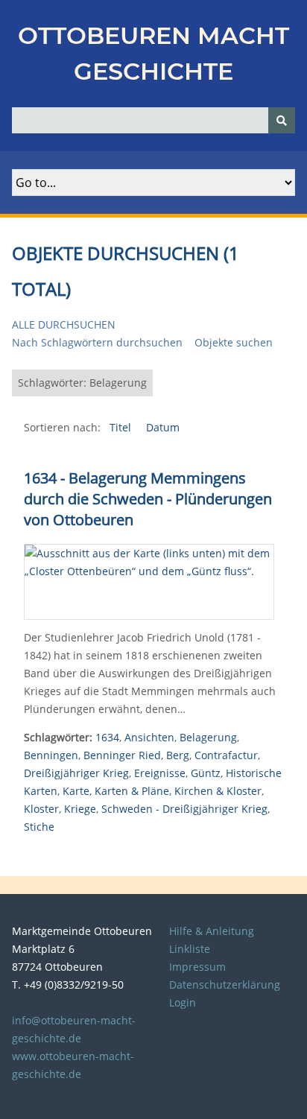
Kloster (41, 809)
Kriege (80, 809)
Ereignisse (160, 773)
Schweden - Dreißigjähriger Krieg (184, 809)
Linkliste (189, 949)
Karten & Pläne (132, 791)
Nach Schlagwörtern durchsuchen (97, 342)
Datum (163, 427)
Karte (76, 791)
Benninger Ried (122, 755)
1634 (107, 737)
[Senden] (281, 120)
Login (182, 1002)
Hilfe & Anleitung (211, 931)
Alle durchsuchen (63, 324)
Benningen (51, 755)
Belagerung (208, 737)
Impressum (197, 967)
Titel (122, 427)
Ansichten (149, 737)
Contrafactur (226, 755)
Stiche (39, 827)
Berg (177, 755)
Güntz (206, 773)
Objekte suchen (233, 342)
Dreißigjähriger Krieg (76, 773)
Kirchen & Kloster (218, 791)
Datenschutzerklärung (224, 984)
